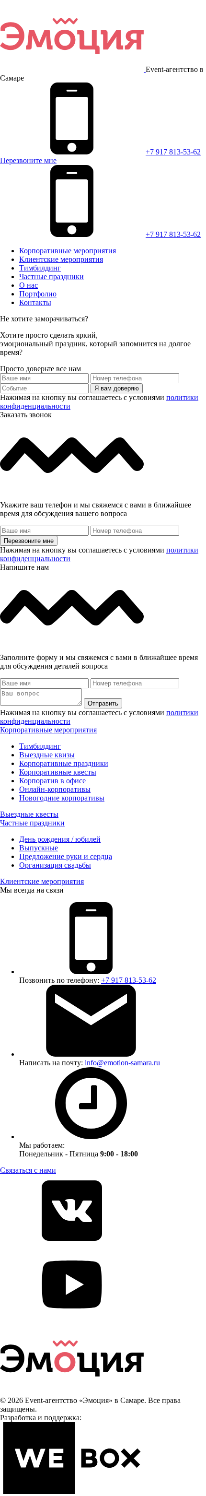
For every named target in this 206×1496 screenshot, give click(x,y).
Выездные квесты (29, 814)
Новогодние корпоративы (61, 798)
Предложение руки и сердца (65, 856)
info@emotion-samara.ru (122, 1063)
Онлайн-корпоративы (55, 789)
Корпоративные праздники (63, 763)
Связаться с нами (28, 1170)
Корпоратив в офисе (52, 781)
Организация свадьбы (55, 865)
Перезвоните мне (28, 160)
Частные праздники (51, 276)
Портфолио (38, 294)
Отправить (103, 703)
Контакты (35, 302)
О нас (28, 285)
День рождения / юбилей (60, 839)
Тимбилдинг (40, 268)
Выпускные (38, 848)
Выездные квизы (47, 755)
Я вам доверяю (116, 388)
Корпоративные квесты (57, 772)
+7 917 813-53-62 (173, 152)
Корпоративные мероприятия (67, 251)
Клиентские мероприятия (61, 259)
